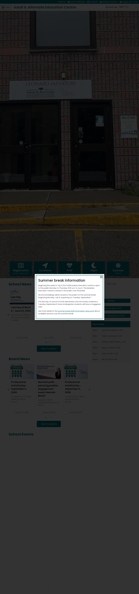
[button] (101, 277)
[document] (69, 297)
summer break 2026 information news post (76, 311)
